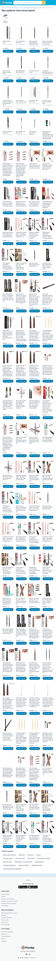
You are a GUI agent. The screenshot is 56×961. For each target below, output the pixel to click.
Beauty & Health (9, 7)
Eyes (21, 7)
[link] (8, 39)
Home (3, 7)
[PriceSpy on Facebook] (26, 954)
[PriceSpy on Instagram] (29, 954)
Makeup (16, 7)
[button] (28, 880)
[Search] (44, 2)
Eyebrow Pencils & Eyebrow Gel (31, 7)
